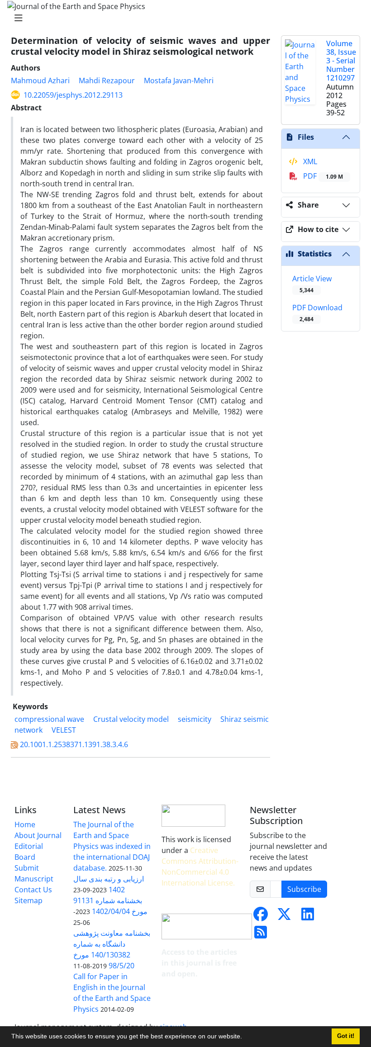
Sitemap (28, 900)
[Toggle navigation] (182, 18)
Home (24, 824)
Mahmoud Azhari (40, 80)
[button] (245, 1037)
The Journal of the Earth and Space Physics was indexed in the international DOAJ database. (112, 846)
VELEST (64, 730)
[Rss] (260, 935)
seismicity (194, 719)
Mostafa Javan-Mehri (179, 80)
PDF (322, 176)
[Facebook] (260, 917)
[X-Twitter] (284, 917)
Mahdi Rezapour (107, 80)
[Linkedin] (308, 917)
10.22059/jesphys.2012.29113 (73, 95)
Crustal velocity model (131, 719)
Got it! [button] (345, 1036)
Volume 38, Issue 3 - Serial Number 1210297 (341, 60)
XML (309, 161)
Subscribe (304, 889)
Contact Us (33, 890)
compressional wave (49, 719)
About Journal (38, 835)
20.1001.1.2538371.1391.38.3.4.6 (74, 744)
